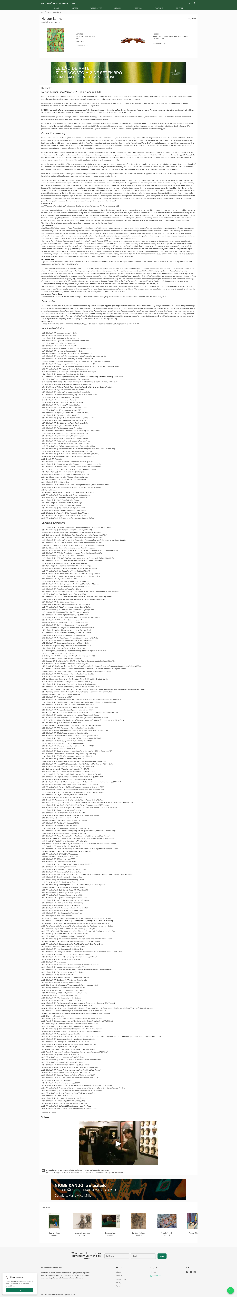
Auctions (159, 8)
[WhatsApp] (230, 1290)
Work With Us (121, 1279)
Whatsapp (157, 1275)
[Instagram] (195, 1272)
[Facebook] (187, 1272)
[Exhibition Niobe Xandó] (118, 1200)
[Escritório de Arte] (58, 3)
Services (117, 8)
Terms (118, 1286)
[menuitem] (56, 8)
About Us (119, 1275)
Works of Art (96, 8)
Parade (156, 34)
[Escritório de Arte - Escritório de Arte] (51, 1268)
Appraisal (138, 8)
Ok (20, 1290)
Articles (118, 1272)
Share (193, 18)
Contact (179, 8)
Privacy (118, 1282)
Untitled (79, 34)
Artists (75, 8)
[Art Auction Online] (118, 82)
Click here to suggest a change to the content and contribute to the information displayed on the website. (85, 1171)
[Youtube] (191, 1272)
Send (162, 1256)
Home (56, 8)
